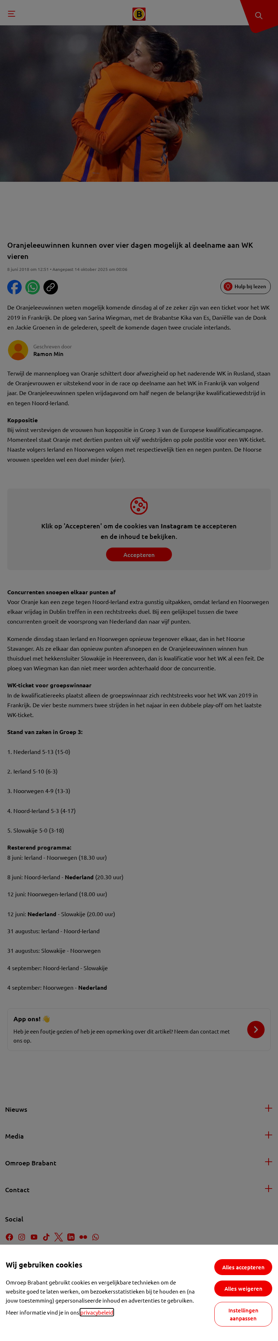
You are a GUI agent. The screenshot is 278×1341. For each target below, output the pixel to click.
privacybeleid (96, 1312)
